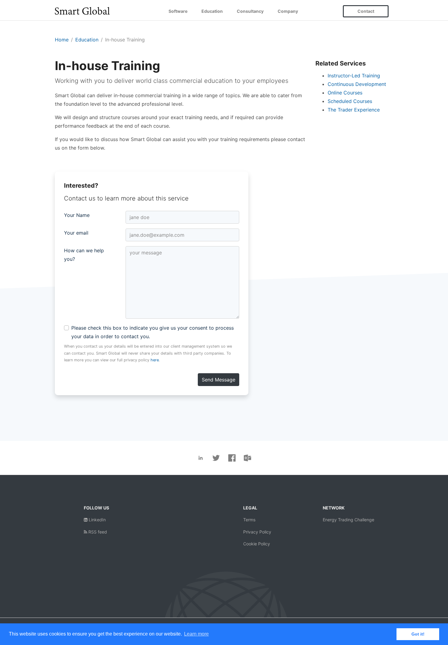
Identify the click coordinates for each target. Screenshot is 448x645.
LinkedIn (96, 519)
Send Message (218, 380)
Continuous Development (357, 84)
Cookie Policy (256, 543)
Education (212, 11)
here (155, 360)
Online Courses (345, 93)
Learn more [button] (196, 633)
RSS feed (97, 531)
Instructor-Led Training (354, 76)
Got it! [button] (418, 634)
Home (62, 40)
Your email (76, 233)
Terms (249, 519)
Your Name (77, 215)
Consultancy (250, 11)
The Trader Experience (354, 110)
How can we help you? (84, 254)
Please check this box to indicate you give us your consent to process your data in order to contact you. (152, 332)
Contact (365, 11)
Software (178, 11)
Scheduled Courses (350, 101)
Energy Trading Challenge (348, 519)
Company (288, 11)
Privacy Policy (257, 531)
